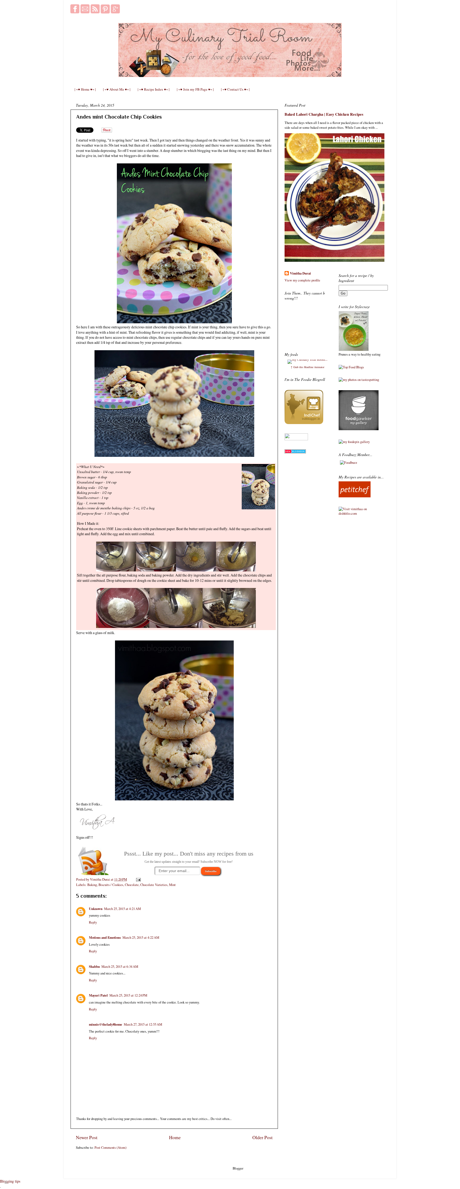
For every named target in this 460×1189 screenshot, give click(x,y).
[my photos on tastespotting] (359, 379)
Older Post (262, 1137)
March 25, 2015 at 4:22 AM (140, 937)
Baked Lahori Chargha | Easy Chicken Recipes (324, 114)
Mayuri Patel (98, 995)
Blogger (238, 1168)
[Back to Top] (6, 1182)
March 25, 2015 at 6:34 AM (119, 966)
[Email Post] (137, 879)
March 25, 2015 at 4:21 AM (122, 908)
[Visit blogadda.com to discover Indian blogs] (295, 452)
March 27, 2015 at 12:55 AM (143, 1024)
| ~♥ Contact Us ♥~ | (235, 89)
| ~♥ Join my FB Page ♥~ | (195, 89)
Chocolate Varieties (153, 884)
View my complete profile (302, 280)
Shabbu (94, 966)
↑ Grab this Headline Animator (307, 367)
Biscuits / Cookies (110, 884)
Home (175, 1137)
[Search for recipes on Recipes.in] (351, 367)
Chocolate (132, 884)
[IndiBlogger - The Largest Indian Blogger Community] (304, 423)
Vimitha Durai (300, 273)
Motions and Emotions (105, 937)
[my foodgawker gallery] (359, 429)
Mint (172, 884)
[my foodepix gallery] (354, 442)
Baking (92, 884)
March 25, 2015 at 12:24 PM (128, 995)
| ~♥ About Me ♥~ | (116, 89)
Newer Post (86, 1137)
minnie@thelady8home (105, 1024)
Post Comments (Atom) (110, 1147)
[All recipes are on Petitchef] (355, 496)
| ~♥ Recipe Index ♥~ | (154, 89)
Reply (93, 922)
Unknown (95, 908)
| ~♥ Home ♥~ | (85, 89)
